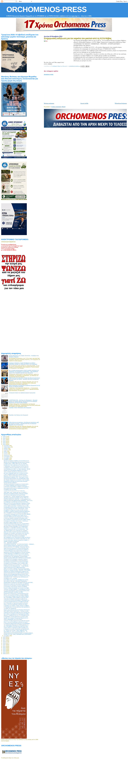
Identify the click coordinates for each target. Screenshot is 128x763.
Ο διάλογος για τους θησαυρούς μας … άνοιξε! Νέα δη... (16, 566)
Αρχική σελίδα (84, 103)
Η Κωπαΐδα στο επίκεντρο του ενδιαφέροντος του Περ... (16, 579)
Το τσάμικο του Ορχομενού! (10, 608)
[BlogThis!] (83, 66)
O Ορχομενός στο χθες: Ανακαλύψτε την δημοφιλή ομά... (16, 629)
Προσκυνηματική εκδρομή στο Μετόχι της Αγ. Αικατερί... (16, 545)
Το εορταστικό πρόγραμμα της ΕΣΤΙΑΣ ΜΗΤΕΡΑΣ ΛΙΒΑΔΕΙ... (17, 514)
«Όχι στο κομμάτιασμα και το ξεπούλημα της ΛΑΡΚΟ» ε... (16, 549)
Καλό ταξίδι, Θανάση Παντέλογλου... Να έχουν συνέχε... (16, 611)
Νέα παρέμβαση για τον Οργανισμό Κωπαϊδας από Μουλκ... (17, 537)
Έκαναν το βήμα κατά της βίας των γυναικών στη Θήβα (16, 588)
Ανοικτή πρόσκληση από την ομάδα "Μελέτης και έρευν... (17, 572)
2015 (4, 637)
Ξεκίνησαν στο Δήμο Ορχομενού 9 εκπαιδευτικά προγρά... (17, 620)
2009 (4, 436)
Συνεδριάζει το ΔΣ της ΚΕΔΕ (10, 489)
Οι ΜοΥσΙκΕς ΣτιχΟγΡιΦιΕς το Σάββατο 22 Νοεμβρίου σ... (17, 486)
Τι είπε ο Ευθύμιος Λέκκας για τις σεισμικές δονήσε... (15, 474)
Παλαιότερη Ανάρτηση (121, 103)
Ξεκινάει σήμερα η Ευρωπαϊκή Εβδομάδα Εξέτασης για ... (17, 525)
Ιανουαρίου (6, 445)
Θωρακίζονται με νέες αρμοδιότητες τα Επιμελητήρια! (15, 556)
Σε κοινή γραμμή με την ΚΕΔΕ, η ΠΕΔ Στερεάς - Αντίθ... (16, 508)
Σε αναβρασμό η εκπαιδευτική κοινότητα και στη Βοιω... (16, 501)
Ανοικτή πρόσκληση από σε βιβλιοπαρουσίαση (14, 567)
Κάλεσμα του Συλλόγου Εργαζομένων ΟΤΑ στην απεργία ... (17, 552)
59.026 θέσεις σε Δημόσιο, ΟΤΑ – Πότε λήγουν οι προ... (16, 477)
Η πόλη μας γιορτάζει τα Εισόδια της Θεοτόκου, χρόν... (16, 518)
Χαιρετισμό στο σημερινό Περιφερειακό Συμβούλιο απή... (16, 571)
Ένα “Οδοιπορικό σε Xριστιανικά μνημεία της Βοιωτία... (16, 603)
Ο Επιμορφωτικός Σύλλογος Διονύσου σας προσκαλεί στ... (17, 607)
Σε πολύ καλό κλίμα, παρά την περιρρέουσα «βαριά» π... (17, 540)
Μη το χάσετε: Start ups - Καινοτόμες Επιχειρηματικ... (16, 581)
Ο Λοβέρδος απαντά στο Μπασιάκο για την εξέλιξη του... (16, 467)
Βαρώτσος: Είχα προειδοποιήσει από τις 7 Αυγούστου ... (16, 475)
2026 (4, 653)
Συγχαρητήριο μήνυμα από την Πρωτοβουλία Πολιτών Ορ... (17, 507)
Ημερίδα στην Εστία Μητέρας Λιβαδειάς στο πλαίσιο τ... (16, 470)
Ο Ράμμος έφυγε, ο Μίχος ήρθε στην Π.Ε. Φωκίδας (15, 463)
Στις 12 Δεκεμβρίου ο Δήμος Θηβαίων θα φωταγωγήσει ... (16, 597)
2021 (4, 646)
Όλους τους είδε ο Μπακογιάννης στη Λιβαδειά (14, 536)
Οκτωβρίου (6, 458)
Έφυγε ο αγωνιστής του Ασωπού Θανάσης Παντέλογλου (17, 609)
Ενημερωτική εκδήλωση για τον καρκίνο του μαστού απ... (17, 555)
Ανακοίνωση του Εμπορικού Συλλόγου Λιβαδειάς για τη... (16, 585)
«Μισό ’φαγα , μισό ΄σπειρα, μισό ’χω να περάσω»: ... (16, 492)
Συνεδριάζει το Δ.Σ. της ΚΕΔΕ (10, 578)
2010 (4, 438)
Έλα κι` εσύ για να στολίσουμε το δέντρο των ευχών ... (16, 604)
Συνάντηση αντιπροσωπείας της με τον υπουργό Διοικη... (17, 523)
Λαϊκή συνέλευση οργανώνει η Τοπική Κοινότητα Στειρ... (16, 548)
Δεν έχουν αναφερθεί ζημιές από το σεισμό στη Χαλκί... (16, 473)
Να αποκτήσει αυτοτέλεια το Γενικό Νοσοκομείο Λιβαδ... (16, 561)
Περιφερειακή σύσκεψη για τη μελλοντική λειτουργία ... (16, 481)
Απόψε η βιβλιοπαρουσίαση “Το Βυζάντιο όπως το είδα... (16, 505)
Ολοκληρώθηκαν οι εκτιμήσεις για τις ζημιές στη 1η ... (16, 515)
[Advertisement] (86, 88)
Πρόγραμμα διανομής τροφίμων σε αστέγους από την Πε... (17, 575)
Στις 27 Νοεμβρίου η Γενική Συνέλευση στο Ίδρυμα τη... (16, 512)
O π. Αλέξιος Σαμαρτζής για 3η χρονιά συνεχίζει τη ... (16, 485)
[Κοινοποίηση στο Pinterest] (88, 66)
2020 (4, 644)
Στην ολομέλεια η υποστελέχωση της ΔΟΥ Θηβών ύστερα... (17, 519)
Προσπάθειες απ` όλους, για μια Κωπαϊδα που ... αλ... (16, 631)
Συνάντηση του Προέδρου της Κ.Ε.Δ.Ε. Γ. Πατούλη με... (16, 520)
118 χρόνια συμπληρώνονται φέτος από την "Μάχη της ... (17, 497)
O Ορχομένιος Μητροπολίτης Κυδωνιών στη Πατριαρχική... (17, 623)
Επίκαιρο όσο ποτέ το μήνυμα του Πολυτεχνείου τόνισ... (16, 464)
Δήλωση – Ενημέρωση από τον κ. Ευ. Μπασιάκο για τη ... (17, 615)
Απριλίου (6, 449)
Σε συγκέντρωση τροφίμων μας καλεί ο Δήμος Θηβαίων (16, 596)
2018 (4, 641)
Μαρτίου (6, 448)
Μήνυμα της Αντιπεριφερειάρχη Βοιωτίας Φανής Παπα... (16, 574)
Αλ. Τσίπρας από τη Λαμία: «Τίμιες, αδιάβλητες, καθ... (16, 630)
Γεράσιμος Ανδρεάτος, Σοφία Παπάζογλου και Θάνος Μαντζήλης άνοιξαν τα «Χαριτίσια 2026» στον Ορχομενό (23, 363)
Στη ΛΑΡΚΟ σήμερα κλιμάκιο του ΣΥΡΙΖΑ (13, 522)
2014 (4, 444)
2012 (4, 441)
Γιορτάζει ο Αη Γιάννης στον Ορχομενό (18, 415)
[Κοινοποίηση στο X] (85, 66)
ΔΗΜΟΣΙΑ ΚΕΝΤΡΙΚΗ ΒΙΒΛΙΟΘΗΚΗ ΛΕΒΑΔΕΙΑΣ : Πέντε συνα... (18, 500)
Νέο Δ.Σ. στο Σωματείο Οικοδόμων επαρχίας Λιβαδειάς (16, 594)
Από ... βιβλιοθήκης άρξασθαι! (10, 542)
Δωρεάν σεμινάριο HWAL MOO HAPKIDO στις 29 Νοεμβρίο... (18, 557)
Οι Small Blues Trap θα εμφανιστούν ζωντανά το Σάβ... (16, 616)
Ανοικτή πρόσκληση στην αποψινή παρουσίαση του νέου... (17, 538)
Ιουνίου (6, 452)
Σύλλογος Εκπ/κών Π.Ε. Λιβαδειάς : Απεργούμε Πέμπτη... (17, 546)
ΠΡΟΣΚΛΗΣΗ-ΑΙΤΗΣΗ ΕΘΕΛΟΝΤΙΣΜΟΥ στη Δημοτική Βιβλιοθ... (18, 633)
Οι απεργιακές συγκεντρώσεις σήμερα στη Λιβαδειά (15, 586)
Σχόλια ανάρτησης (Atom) (58, 106)
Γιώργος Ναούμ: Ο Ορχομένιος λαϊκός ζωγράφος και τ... (16, 627)
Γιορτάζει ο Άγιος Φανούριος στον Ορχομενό (20, 407)
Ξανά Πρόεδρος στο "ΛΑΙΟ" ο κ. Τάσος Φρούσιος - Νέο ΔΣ (17, 469)
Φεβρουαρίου (7, 447)
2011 (4, 439)
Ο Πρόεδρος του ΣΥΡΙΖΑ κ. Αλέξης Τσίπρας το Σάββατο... (17, 605)
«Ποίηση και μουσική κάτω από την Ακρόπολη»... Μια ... (16, 529)
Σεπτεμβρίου (7, 456)
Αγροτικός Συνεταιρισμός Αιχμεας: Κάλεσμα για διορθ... (16, 493)
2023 (4, 649)
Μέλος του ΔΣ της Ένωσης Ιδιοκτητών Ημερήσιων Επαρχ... (17, 503)
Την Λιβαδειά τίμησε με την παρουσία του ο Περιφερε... (16, 530)
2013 (4, 442)
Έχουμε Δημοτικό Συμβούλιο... (10, 482)
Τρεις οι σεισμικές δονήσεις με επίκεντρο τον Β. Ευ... (15, 471)
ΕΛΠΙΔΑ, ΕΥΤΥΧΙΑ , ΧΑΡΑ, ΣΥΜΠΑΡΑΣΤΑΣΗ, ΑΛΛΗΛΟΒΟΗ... (18, 634)
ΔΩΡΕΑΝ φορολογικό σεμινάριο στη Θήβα (13, 592)
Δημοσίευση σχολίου (48, 74)
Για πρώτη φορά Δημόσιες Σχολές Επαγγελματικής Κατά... (17, 590)
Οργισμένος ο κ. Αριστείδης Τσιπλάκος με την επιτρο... (16, 527)
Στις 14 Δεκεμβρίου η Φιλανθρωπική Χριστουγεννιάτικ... (16, 626)
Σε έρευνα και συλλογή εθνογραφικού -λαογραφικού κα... (17, 600)
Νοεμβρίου (6, 459)
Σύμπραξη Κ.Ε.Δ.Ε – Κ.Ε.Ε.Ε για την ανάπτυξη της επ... (16, 577)
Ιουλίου (6, 453)
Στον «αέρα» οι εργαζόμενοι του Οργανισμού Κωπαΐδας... (17, 613)
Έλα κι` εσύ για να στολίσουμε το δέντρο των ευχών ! (16, 622)
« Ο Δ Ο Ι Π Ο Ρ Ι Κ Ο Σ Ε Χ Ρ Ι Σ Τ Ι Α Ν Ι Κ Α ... (14, 490)
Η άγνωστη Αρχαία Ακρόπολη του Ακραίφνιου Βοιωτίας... (16, 601)
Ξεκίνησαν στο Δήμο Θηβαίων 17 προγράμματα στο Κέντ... (17, 589)
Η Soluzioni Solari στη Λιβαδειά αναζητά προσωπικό (22, 392)
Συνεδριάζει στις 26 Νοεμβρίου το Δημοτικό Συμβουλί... (16, 559)
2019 (4, 643)
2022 (4, 647)
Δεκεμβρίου (6, 635)
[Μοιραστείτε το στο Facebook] (87, 66)
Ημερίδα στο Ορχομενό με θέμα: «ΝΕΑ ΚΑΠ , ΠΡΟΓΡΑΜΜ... (17, 570)
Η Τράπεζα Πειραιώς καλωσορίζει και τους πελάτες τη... (16, 551)
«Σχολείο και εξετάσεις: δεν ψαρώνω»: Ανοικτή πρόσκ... (16, 484)
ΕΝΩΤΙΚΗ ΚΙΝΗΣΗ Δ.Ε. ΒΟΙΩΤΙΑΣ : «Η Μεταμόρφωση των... (17, 499)
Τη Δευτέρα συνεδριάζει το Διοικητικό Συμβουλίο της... (16, 598)
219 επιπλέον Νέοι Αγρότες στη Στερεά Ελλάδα (14, 495)
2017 (4, 640)
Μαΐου (5, 451)
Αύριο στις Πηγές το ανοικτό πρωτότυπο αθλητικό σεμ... (16, 531)
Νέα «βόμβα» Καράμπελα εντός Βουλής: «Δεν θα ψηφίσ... (17, 480)
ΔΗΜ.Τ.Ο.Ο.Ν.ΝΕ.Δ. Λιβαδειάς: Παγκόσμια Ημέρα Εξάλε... (17, 568)
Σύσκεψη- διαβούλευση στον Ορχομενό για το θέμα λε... (16, 516)
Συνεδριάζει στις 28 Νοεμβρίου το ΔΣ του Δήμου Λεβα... (16, 563)
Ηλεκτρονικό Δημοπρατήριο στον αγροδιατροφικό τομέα (16, 478)
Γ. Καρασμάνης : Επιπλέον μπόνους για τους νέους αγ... (16, 466)
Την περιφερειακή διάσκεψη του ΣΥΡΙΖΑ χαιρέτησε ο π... (16, 624)
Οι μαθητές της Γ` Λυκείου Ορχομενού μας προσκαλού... (16, 496)
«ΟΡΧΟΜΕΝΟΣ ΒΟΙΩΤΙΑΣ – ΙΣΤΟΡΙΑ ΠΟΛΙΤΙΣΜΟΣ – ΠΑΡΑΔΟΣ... (19, 544)
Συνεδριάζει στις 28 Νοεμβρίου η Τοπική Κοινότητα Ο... (16, 560)
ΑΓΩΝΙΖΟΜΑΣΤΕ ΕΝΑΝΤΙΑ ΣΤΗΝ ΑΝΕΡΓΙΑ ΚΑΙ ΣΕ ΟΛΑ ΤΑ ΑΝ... (18, 582)
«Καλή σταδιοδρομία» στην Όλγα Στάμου (13, 619)
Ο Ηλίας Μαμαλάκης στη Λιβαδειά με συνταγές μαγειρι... (16, 553)
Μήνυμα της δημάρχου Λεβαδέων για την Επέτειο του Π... (17, 460)
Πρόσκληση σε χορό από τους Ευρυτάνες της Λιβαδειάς (16, 583)
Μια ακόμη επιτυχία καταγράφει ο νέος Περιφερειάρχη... (16, 526)
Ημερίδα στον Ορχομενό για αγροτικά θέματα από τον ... (16, 618)
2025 (4, 652)
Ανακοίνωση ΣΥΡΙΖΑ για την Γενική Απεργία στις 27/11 (16, 593)
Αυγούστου (6, 455)
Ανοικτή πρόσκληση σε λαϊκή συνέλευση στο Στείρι (15, 534)
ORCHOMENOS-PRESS (46, 9)
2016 (4, 638)
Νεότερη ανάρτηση (49, 103)
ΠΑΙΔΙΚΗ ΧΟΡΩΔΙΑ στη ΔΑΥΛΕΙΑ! (11, 541)
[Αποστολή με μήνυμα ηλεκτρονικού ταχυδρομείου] (81, 66)
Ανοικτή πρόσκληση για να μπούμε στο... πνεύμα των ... (16, 564)
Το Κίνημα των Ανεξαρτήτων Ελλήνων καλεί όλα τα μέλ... (17, 504)
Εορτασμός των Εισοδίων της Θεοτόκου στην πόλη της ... (17, 533)
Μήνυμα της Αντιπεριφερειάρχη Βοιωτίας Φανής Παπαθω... (17, 462)
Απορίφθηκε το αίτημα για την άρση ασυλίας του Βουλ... (16, 510)
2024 (4, 650)
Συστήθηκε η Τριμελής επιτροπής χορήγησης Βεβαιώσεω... (17, 511)
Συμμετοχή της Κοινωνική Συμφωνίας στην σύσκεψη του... (17, 612)
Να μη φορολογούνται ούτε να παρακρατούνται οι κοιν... (16, 488)
